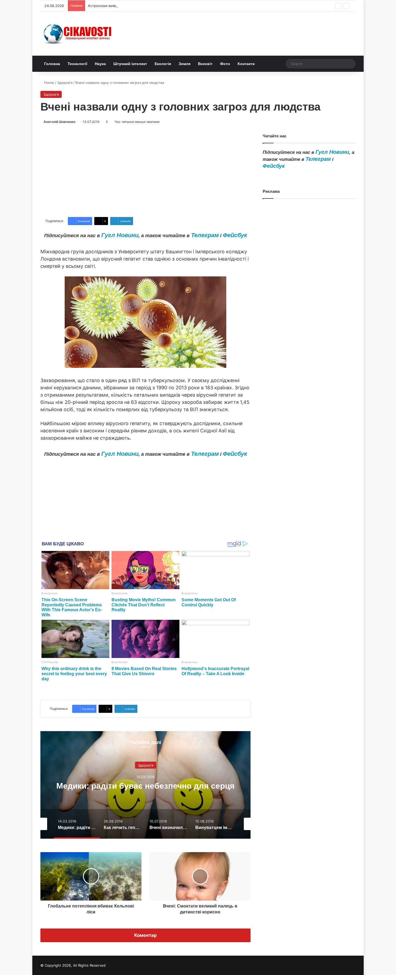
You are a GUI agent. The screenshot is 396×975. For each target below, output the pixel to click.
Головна (52, 64)
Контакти (246, 64)
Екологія (163, 64)
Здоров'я (64, 82)
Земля (184, 64)
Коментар (145, 935)
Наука (100, 64)
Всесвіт (205, 64)
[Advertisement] (145, 170)
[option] (145, 785)
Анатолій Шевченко (59, 122)
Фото (225, 64)
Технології (77, 64)
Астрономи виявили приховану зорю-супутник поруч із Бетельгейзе (148, 5)
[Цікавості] (78, 33)
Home (48, 82)
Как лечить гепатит (145, 785)
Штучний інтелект (130, 64)
